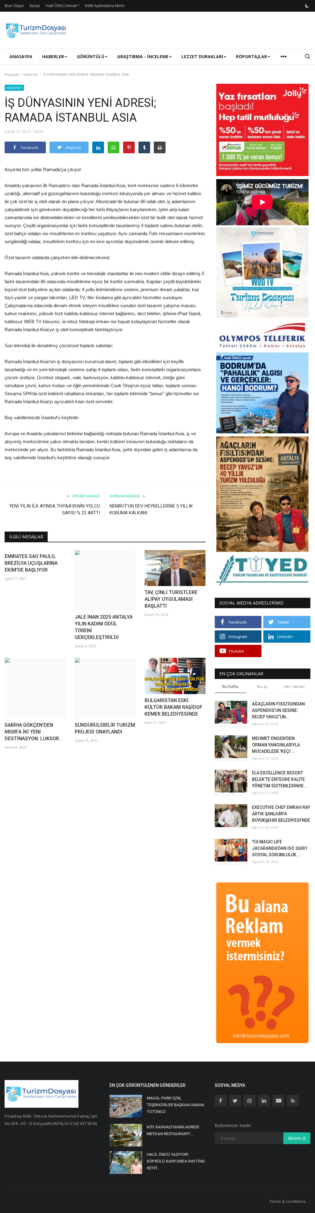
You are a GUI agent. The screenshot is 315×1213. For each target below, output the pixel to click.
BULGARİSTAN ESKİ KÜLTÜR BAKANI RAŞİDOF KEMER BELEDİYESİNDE (173, 707)
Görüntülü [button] (90, 56)
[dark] (307, 5)
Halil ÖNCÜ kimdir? (62, 5)
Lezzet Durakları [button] (202, 56)
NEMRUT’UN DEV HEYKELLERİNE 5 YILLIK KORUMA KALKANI (151, 509)
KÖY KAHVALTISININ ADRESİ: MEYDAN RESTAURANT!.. (173, 1130)
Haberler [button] (53, 56)
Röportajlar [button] (251, 56)
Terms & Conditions (287, 1201)
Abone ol (297, 1138)
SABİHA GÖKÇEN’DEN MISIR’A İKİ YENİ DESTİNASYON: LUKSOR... (34, 731)
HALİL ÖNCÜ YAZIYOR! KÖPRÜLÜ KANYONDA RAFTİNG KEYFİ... (176, 1161)
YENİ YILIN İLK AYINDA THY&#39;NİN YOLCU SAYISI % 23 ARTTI (54, 509)
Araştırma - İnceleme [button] (143, 56)
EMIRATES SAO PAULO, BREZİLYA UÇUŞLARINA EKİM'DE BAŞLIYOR (31, 563)
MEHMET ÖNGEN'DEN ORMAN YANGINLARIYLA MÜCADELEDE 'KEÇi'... (276, 745)
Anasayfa (21, 56)
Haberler (30, 74)
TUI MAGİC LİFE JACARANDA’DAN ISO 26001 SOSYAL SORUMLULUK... (280, 848)
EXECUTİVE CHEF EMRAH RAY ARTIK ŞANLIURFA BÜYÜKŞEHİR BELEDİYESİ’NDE (281, 814)
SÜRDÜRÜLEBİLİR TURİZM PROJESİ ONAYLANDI (105, 728)
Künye (35, 5)
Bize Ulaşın (14, 5)
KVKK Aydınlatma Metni (105, 5)
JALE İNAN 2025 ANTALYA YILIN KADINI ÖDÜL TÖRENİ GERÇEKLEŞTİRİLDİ (104, 627)
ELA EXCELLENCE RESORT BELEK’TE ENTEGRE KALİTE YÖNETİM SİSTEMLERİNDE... (279, 779)
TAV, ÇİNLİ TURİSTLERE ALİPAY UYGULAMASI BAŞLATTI (171, 599)
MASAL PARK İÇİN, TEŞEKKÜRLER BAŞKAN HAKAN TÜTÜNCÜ (175, 1105)
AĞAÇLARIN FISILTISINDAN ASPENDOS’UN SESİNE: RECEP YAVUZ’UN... (278, 710)
